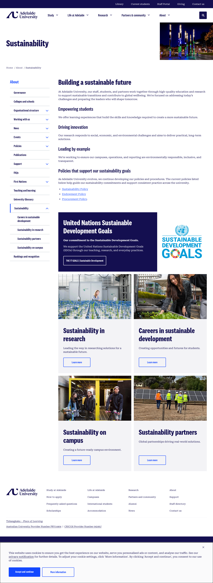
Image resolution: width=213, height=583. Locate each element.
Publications (20, 155)
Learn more (77, 362)
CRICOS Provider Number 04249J (83, 526)
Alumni (132, 504)
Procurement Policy (74, 199)
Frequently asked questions (61, 504)
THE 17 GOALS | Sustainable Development (84, 260)
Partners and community (142, 497)
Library (119, 4)
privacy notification (21, 556)
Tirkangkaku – (24, 521)
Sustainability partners (29, 239)
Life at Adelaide (96, 490)
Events (17, 137)
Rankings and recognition (26, 256)
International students (99, 504)
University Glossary (24, 199)
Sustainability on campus (30, 248)
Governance (20, 93)
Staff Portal (163, 4)
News (16, 128)
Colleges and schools (24, 101)
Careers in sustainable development (28, 219)
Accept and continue (24, 571)
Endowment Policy (74, 194)
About (172, 490)
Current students (140, 4)
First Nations (20, 182)
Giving (181, 4)
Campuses (93, 497)
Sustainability (21, 208)
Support (18, 164)
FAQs (16, 173)
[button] (203, 547)
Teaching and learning (25, 190)
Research (133, 490)
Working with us (22, 119)
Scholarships (53, 510)
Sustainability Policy (75, 189)
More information (58, 572)
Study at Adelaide (56, 490)
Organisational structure (26, 110)
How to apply (54, 497)
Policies (18, 146)
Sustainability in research (30, 230)
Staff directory (177, 504)
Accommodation (96, 510)
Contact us (198, 4)
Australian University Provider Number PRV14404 (33, 526)
